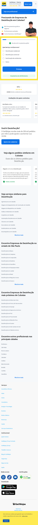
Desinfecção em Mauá (7, 274)
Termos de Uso (18, 510)
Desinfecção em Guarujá (7, 307)
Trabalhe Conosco (6, 450)
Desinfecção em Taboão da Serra (10, 330)
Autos (3, 398)
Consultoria (4, 402)
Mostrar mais (19, 235)
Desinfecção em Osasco (7, 281)
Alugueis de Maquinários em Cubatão (11, 208)
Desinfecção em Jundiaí (7, 271)
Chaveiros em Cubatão (7, 221)
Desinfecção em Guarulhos (8, 264)
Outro (7, 62)
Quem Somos (5, 437)
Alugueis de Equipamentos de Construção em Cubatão (15, 205)
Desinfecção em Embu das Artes (9, 300)
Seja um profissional (10, 12)
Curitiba (3, 371)
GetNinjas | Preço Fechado (8, 441)
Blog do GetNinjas (6, 454)
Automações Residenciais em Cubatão (11, 218)
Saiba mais (25, 516)
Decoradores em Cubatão (8, 225)
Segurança (4, 458)
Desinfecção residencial (13, 51)
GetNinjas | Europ (5, 445)
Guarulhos (4, 374)
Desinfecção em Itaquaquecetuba (10, 267)
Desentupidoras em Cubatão (9, 231)
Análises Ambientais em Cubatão (10, 211)
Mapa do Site (4, 463)
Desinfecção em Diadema (8, 261)
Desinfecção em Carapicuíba (8, 257)
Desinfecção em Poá (6, 313)
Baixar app (28, 4)
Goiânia (3, 361)
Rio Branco (4, 344)
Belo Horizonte (5, 364)
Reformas (4, 419)
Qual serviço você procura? (11, 47)
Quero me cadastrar (10, 142)
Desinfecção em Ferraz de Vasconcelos (11, 303)
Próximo (19, 69)
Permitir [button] (6, 520)
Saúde (3, 424)
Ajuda (2, 467)
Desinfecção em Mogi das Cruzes (10, 277)
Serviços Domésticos (7, 428)
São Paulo (4, 347)
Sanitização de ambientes (13, 58)
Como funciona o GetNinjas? (12, 34)
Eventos (3, 411)
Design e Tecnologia (6, 406)
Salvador (3, 357)
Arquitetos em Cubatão (7, 215)
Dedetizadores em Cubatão (8, 228)
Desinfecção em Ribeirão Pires (9, 320)
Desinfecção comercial (12, 54)
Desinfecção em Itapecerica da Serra (11, 310)
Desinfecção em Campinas (8, 254)
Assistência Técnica (6, 389)
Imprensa (18, 509)
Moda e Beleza (5, 415)
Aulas (2, 393)
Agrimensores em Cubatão (8, 201)
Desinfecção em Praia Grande (9, 317)
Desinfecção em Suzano (7, 323)
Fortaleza (3, 354)
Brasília (3, 367)
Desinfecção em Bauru (7, 251)
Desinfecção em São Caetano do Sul (10, 327)
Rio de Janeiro (5, 351)
